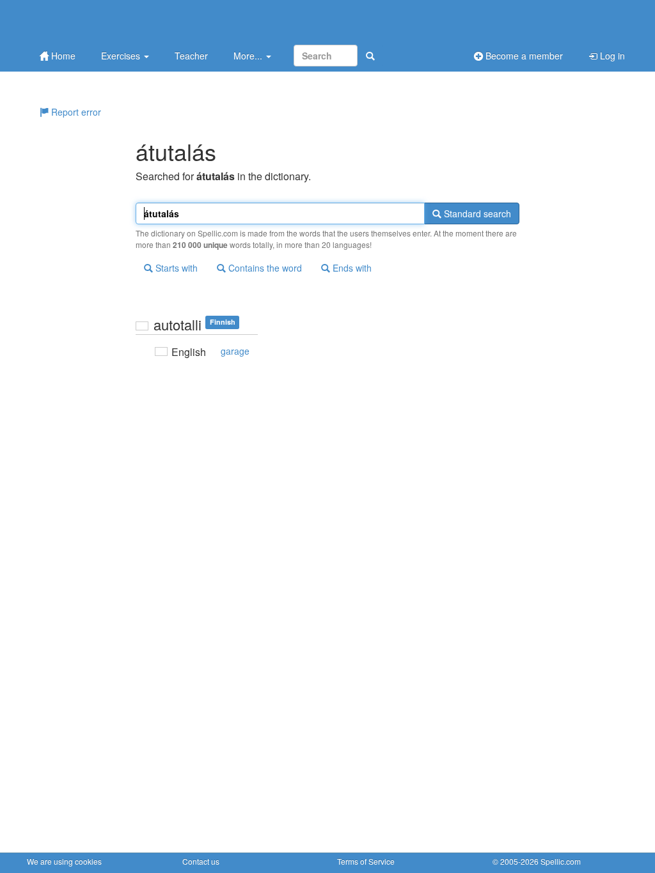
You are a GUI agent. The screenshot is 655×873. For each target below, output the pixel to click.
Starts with (175, 267)
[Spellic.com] (94, 20)
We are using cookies (64, 861)
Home (62, 55)
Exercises (122, 55)
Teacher (191, 55)
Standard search (476, 213)
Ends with (351, 267)
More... (249, 55)
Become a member (523, 55)
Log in (611, 55)
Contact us (200, 861)
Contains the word (264, 267)
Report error (75, 111)
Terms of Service (366, 861)
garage (235, 350)
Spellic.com (561, 861)
